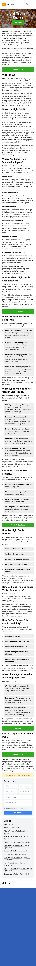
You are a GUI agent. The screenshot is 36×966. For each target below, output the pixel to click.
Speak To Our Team (18, 525)
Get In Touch (18, 69)
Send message (18, 813)
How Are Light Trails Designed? (15, 854)
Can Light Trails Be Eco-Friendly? (15, 851)
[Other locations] (27, 4)
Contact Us (18, 22)
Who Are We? (8, 825)
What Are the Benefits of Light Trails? (17, 842)
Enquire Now (18, 311)
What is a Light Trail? (11, 828)
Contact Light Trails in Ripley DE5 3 (16, 874)
